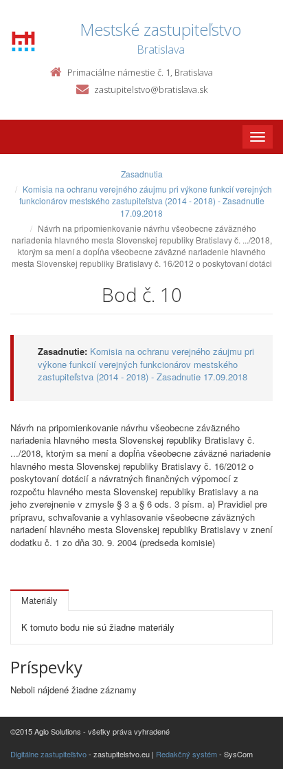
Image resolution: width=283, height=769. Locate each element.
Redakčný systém (186, 753)
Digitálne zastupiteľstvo (48, 753)
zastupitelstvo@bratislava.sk (150, 89)
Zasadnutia (142, 174)
